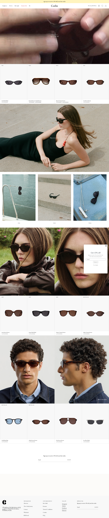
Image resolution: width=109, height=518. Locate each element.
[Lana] (19, 197)
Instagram (64, 504)
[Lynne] (54, 197)
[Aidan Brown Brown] (40, 421)
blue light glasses (13, 507)
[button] (4, 6)
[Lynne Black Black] (40, 313)
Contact (26, 509)
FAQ (44, 515)
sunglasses (6, 507)
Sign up (95, 262)
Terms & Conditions (47, 509)
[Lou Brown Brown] (95, 81)
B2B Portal (26, 515)
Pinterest (64, 510)
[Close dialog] (106, 246)
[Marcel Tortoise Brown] (68, 81)
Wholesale (26, 512)
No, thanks (95, 265)
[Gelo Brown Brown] (68, 421)
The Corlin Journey (28, 506)
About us (26, 503)
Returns (45, 506)
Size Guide (45, 503)
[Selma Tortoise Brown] (95, 313)
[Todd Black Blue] (13, 421)
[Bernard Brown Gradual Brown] (40, 81)
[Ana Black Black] (13, 81)
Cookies (45, 512)
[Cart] (105, 6)
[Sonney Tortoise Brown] (68, 313)
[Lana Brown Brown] (13, 313)
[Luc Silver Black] (95, 421)
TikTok (64, 506)
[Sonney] (90, 197)
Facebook (64, 508)
